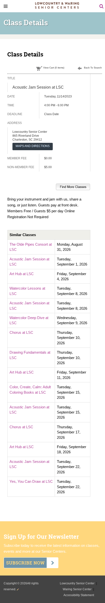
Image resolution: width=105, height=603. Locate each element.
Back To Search (93, 67)
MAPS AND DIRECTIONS (33, 146)
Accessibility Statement (78, 595)
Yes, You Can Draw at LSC (31, 481)
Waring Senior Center (77, 589)
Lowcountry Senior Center (77, 583)
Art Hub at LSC (22, 274)
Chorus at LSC (21, 332)
